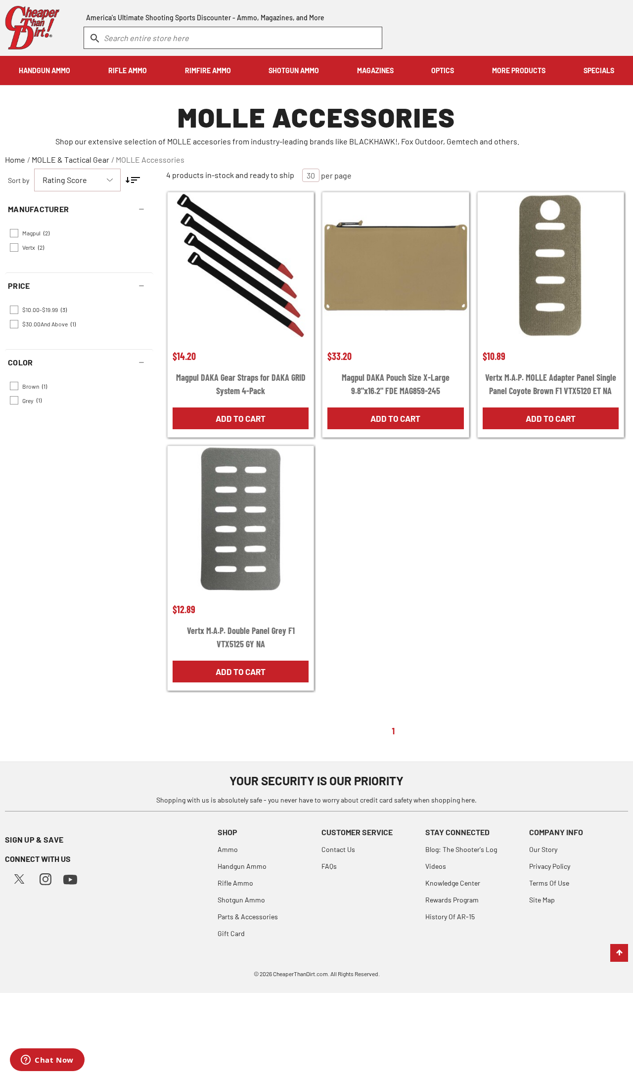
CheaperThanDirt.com (300, 973)
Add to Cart (241, 418)
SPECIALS (599, 70)
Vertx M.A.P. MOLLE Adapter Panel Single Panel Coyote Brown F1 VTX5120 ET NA (550, 384)
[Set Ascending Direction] (133, 180)
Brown (34, 386)
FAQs (329, 866)
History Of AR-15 (450, 916)
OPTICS (442, 70)
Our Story (543, 849)
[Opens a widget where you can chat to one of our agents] (47, 1060)
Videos (435, 866)
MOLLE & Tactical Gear (70, 159)
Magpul (35, 232)
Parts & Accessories (248, 916)
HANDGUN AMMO (44, 70)
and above (49, 323)
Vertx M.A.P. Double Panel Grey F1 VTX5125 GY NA (241, 637)
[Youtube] (70, 878)
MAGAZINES (375, 70)
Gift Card (231, 933)
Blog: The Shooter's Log (461, 849)
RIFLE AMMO (127, 70)
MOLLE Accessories (150, 159)
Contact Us (338, 849)
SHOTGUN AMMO (294, 70)
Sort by (18, 180)
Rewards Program (452, 900)
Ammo (228, 849)
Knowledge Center (452, 883)
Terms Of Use (549, 883)
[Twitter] (19, 878)
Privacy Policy (549, 866)
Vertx (33, 247)
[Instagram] (45, 878)
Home (15, 159)
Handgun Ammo (242, 866)
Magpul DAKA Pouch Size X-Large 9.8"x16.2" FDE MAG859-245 (396, 384)
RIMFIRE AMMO (208, 70)
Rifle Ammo (235, 883)
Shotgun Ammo (241, 900)
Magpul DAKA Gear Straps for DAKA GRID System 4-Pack (241, 384)
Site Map (542, 900)
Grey (32, 400)
